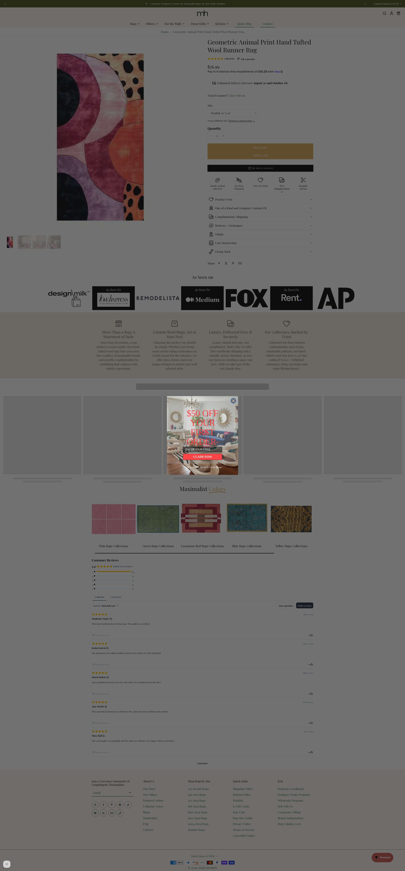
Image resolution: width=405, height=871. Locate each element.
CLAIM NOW (202, 456)
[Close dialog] (233, 401)
